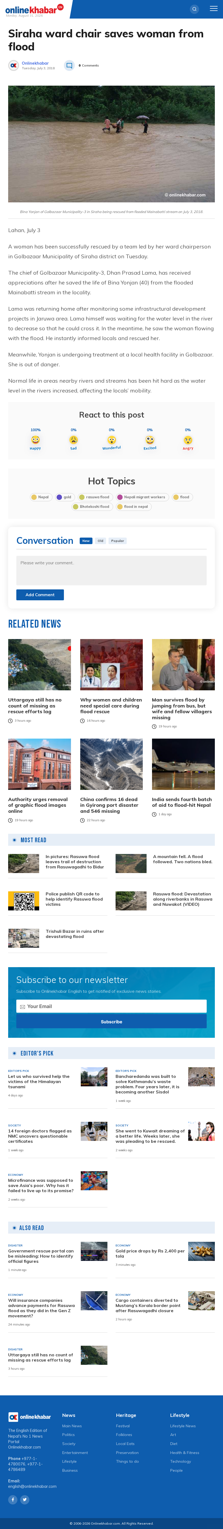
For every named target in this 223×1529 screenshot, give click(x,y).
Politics (68, 1434)
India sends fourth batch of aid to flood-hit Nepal (182, 802)
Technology (180, 1461)
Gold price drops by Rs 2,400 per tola (150, 1253)
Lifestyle (69, 1461)
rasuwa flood (97, 497)
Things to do (127, 1461)
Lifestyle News (183, 1425)
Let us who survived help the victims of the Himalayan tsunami (39, 1081)
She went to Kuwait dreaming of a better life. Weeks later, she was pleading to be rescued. (150, 1136)
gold (67, 497)
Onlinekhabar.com (24, 1447)
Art (173, 1434)
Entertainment (75, 1452)
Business (70, 1470)
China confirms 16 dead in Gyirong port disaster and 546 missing (109, 805)
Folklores (124, 1434)
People (176, 1470)
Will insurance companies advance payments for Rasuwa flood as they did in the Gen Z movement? (41, 1308)
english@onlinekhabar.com (32, 1486)
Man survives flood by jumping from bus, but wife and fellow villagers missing (182, 708)
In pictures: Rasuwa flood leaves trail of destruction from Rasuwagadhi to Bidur (75, 862)
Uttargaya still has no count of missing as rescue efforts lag (34, 706)
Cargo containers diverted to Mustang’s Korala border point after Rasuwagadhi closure (148, 1305)
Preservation (127, 1452)
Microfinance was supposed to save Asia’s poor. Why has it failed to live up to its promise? (41, 1185)
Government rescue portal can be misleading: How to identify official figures (41, 1256)
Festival (123, 1425)
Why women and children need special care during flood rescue (111, 706)
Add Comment (40, 594)
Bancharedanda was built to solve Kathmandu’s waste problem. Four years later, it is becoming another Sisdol (147, 1084)
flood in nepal (136, 506)
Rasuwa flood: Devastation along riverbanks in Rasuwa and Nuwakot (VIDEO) (182, 899)
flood (184, 497)
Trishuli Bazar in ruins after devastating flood (75, 934)
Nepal (43, 497)
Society (68, 1443)
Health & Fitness (184, 1452)
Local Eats (125, 1443)
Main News (72, 1425)
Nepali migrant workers (144, 497)
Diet (173, 1443)
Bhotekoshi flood (94, 506)
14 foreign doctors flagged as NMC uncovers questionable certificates (40, 1136)
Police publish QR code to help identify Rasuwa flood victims (74, 899)
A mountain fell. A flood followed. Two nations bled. (182, 859)
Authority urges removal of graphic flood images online (38, 805)
